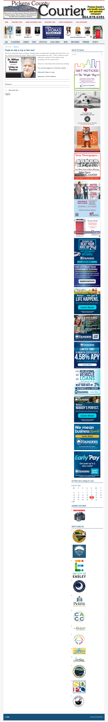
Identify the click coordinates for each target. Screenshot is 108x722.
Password (8, 84)
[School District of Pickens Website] (79, 693)
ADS (6, 42)
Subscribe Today (17, 22)
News (66, 42)
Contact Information (66, 22)
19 (74, 497)
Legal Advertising (81, 22)
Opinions (85, 42)
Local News (55, 41)
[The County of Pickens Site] (79, 677)
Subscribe (41, 72)
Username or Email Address (47, 76)
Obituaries (75, 42)
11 (101, 493)
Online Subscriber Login (34, 22)
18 (101, 495)
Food (34, 42)
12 (74, 495)
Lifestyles (43, 42)
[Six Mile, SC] (78, 707)
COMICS (26, 42)
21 (83, 497)
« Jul (73, 501)
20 (78, 497)
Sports (95, 42)
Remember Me (13, 90)
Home (6, 22)
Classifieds (15, 42)
